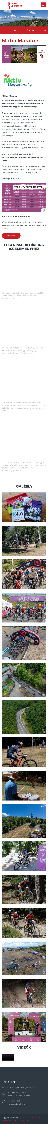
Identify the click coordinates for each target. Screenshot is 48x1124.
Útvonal (30, 30)
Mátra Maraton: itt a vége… (16, 398)
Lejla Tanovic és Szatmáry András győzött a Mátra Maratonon (20, 457)
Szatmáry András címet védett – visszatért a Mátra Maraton (19, 288)
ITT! (17, 178)
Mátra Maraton (10, 96)
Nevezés (11, 235)
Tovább (10, 302)
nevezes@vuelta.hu (16, 1104)
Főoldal (13, 30)
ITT (10, 228)
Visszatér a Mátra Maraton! (16, 344)
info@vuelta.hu (15, 1101)
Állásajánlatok (21, 1120)
